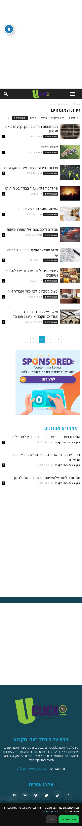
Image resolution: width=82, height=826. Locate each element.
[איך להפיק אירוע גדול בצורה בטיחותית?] (70, 193)
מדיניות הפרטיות (52, 811)
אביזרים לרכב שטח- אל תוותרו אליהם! (32, 229)
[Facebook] (68, 796)
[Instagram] (57, 795)
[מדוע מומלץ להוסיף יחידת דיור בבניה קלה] (70, 255)
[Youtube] (14, 796)
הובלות (33, 117)
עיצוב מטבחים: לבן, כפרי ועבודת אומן (32, 291)
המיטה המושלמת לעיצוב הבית (37, 209)
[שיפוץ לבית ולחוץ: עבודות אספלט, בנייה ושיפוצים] (70, 275)
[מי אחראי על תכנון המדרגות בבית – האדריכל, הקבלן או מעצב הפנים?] (70, 317)
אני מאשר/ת (68, 819)
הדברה (44, 117)
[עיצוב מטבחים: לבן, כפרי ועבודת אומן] (70, 296)
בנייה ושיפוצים (57, 117)
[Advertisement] (41, 45)
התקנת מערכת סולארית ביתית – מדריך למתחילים (46, 436)
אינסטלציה (73, 117)
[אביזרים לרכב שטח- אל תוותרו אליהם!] (70, 234)
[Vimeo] (36, 796)
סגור (51, 819)
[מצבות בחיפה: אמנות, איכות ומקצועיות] (70, 172)
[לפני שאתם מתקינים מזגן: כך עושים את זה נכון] (70, 131)
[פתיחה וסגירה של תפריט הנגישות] (9, 29)
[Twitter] (46, 796)
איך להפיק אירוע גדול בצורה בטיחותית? (31, 188)
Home (76, 104)
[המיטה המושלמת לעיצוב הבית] (70, 214)
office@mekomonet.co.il (32, 768)
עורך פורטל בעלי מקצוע (67, 442)
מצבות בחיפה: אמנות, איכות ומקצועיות (31, 167)
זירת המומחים (20, 117)
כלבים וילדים (49, 147)
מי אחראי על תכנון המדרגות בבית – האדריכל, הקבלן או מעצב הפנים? (34, 314)
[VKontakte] (25, 796)
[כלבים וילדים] (70, 152)
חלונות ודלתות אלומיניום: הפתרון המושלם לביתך (46, 477)
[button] (5, 94)
